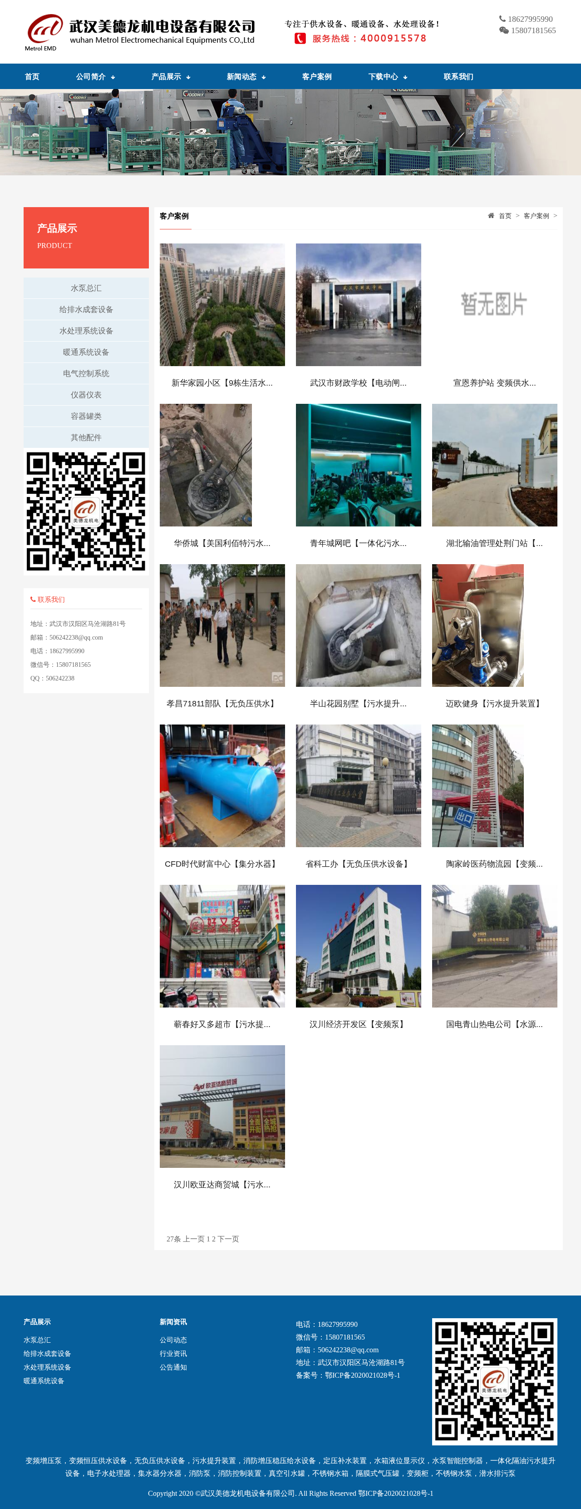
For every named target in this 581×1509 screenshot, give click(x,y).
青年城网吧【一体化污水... (358, 543)
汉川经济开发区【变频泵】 (359, 1024)
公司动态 (173, 1340)
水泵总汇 (86, 288)
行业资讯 (173, 1353)
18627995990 (530, 19)
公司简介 (91, 76)
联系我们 (459, 76)
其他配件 (86, 437)
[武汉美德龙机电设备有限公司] (239, 32)
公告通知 (173, 1367)
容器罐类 (86, 416)
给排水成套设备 (86, 309)
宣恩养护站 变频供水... (494, 382)
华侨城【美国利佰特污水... (222, 543)
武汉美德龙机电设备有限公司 (248, 1493)
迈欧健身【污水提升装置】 (495, 703)
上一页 (194, 1239)
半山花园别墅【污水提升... (358, 703)
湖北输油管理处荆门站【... (494, 543)
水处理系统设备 (86, 331)
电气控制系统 (86, 373)
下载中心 (384, 76)
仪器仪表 (86, 395)
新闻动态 (242, 76)
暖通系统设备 (86, 352)
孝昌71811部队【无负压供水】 (222, 703)
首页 (32, 76)
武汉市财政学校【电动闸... (358, 382)
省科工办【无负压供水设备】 (358, 864)
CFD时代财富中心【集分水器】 (222, 864)
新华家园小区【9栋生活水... (222, 382)
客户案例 (317, 76)
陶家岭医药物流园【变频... (494, 864)
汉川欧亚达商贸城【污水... (222, 1184)
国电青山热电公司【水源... (494, 1024)
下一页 (228, 1239)
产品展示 (167, 76)
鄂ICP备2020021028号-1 (395, 1493)
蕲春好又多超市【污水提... (222, 1024)
